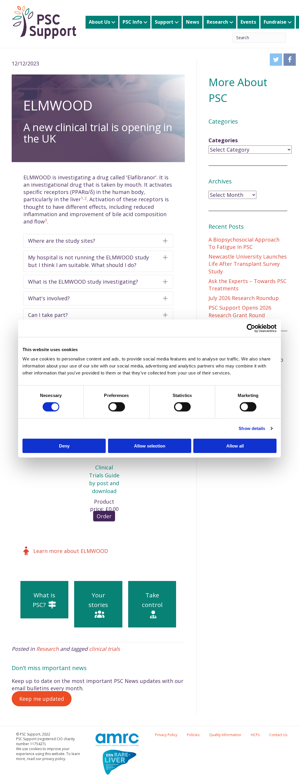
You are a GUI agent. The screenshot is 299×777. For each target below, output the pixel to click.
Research (217, 22)
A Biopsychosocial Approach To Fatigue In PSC (243, 243)
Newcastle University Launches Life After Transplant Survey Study (247, 264)
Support (164, 22)
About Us (99, 22)
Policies (193, 734)
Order (104, 516)
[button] (98, 240)
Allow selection (149, 445)
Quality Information (225, 734)
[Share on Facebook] (290, 59)
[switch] (116, 407)
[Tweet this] (276, 59)
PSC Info (132, 22)
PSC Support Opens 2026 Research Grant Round (239, 311)
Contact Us (278, 734)
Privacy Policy (166, 734)
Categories (223, 140)
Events (248, 22)
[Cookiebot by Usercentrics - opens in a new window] (251, 328)
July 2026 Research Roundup (243, 297)
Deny (64, 445)
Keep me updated (41, 698)
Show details (252, 428)
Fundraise (275, 22)
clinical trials (104, 648)
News (192, 22)
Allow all (235, 445)
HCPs (255, 734)
